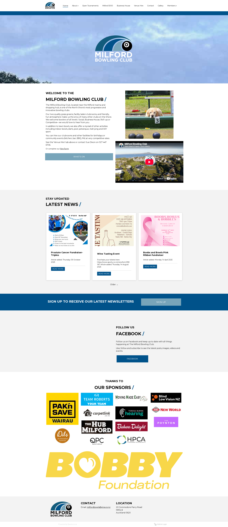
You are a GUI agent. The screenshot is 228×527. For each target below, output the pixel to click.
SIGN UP (161, 302)
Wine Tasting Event (108, 254)
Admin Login (162, 524)
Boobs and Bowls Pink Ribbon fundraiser (155, 253)
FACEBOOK (132, 359)
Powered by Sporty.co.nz (67, 524)
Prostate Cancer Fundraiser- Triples (67, 253)
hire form (64, 149)
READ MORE (58, 269)
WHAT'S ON (79, 157)
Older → (114, 284)
